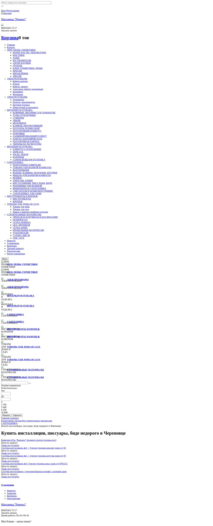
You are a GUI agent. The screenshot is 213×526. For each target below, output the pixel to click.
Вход (4, 10)
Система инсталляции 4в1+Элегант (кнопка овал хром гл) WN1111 (34, 463)
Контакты (12, 496)
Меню (4, 259)
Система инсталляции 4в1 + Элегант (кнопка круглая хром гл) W (33, 456)
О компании (7, 485)
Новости (11, 490)
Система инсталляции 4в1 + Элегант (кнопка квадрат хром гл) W (33, 448)
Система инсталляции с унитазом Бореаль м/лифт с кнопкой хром (34, 471)
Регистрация (13, 10)
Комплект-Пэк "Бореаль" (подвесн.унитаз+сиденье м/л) (28, 440)
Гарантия (11, 493)
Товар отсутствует (10, 445)
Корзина (10, 37)
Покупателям (13, 498)
